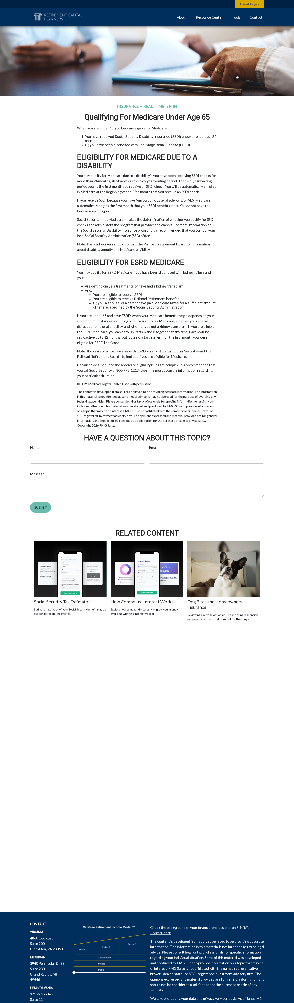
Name (34, 447)
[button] (181, 17)
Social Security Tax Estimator (62, 601)
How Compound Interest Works (142, 601)
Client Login (249, 4)
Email (153, 447)
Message (37, 474)
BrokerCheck (160, 933)
